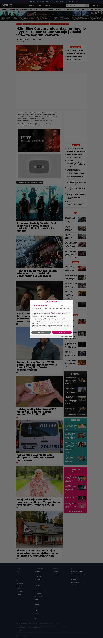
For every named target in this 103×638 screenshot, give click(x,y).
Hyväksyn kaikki (62, 332)
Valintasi (62, 305)
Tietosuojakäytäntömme (66, 336)
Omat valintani (41, 332)
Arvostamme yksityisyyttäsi (41, 305)
